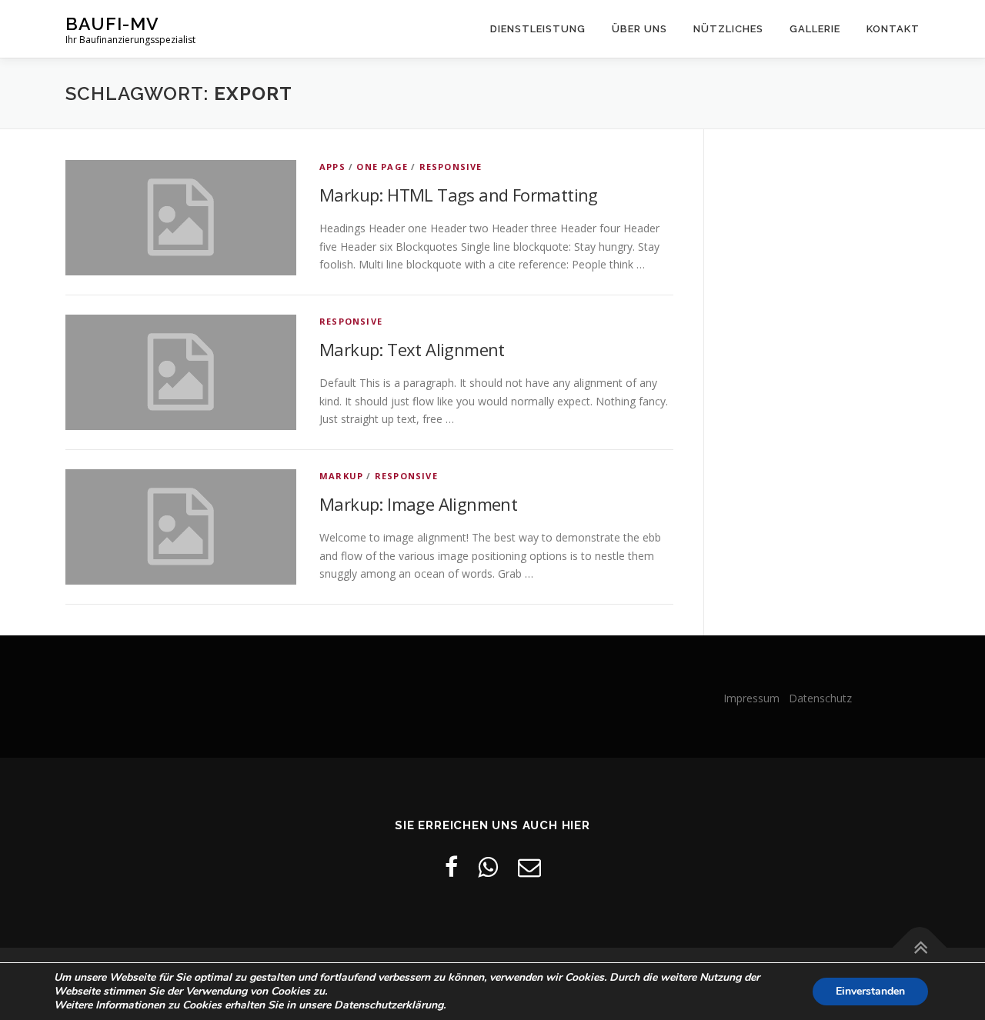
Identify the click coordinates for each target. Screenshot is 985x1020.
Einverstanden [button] (870, 991)
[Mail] (529, 866)
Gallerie (815, 29)
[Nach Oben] (920, 948)
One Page (382, 166)
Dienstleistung (538, 29)
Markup (341, 476)
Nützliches (728, 29)
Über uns (639, 29)
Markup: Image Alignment (418, 503)
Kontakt (893, 29)
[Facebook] (451, 866)
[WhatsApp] (488, 866)
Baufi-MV (112, 23)
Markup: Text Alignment (412, 349)
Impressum (754, 698)
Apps (332, 166)
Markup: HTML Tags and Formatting (458, 194)
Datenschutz (820, 698)
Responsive (450, 166)
